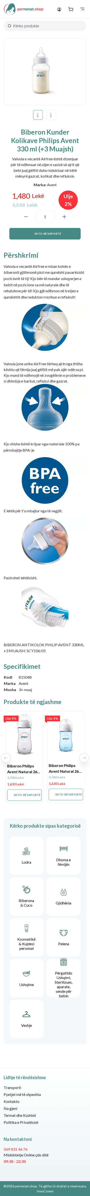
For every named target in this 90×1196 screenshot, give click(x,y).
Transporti (12, 1087)
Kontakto (11, 1101)
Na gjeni (10, 1108)
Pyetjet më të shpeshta (22, 1094)
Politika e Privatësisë (21, 1122)
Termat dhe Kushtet (20, 1115)
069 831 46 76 (15, 1149)
